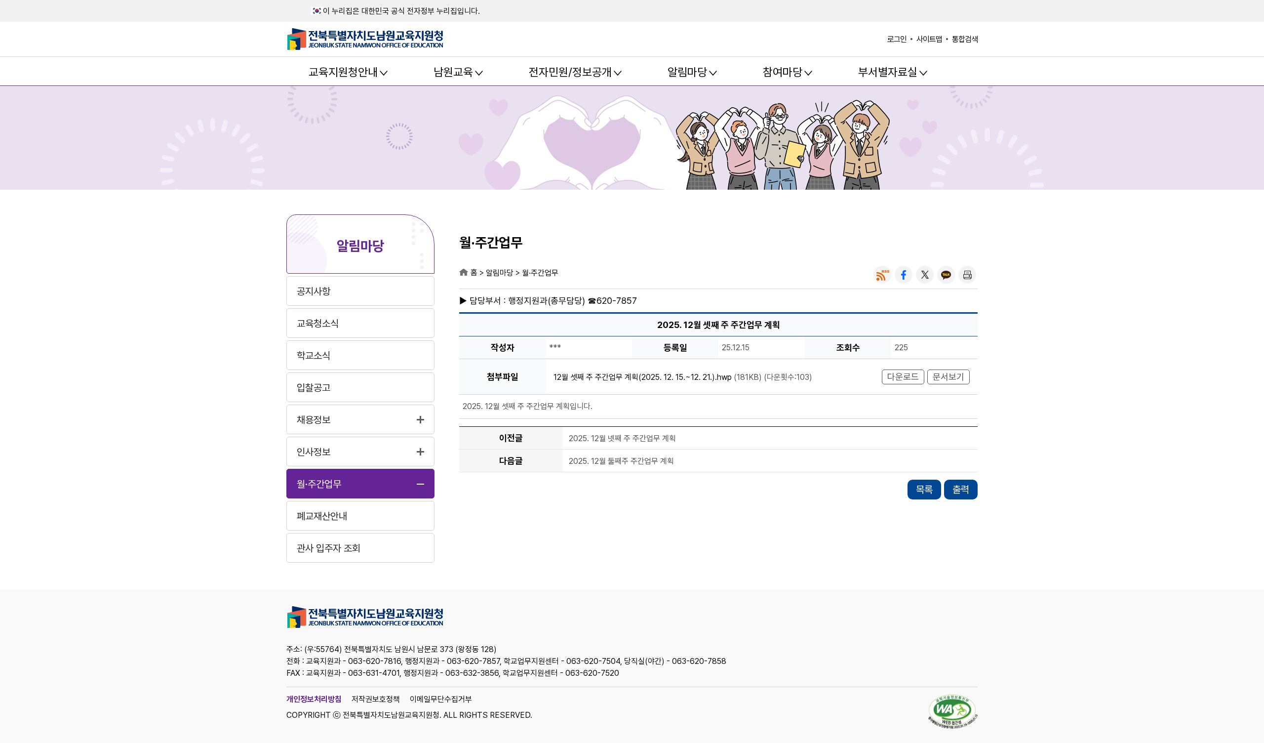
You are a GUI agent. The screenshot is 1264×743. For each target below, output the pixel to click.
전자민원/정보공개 (570, 72)
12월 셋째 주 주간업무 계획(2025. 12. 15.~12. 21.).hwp (642, 377)
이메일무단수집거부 (441, 699)
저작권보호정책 (376, 699)
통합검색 (965, 39)
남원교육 (453, 72)
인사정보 (313, 452)
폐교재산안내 (322, 516)
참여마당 (782, 72)
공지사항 (313, 291)
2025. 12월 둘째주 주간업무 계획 (621, 461)
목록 (924, 489)
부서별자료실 (887, 72)
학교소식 (313, 356)
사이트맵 (929, 39)
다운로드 (903, 377)
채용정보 (313, 420)
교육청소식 (318, 324)
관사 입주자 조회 (328, 548)
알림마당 (687, 72)
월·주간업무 (319, 484)
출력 (960, 489)
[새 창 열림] (882, 275)
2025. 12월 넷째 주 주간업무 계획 (622, 438)
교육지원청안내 (343, 72)
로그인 (897, 39)
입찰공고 (313, 388)
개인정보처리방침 (314, 699)
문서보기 (948, 377)
